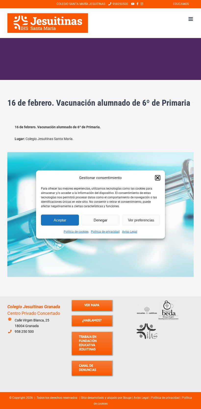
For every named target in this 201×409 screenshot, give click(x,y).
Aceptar (60, 220)
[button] (157, 177)
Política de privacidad (105, 231)
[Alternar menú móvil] (191, 19)
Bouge (127, 397)
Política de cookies (76, 231)
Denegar (100, 220)
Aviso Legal (129, 231)
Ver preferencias (141, 220)
